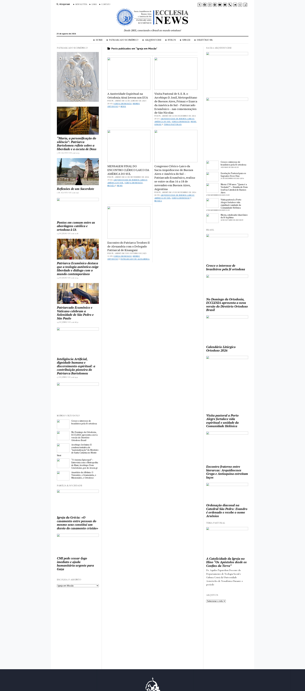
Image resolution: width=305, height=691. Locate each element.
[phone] (230, 5)
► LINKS (93, 4)
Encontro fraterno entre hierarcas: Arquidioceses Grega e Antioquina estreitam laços (227, 472)
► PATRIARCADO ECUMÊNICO (122, 40)
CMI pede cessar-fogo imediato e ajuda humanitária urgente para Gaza (75, 564)
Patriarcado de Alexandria (135, 259)
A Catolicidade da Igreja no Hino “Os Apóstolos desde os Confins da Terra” (226, 562)
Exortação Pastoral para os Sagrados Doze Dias (233, 174)
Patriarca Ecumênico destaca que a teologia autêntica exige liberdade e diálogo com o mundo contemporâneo (77, 268)
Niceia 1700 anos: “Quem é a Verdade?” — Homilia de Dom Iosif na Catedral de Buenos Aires (234, 188)
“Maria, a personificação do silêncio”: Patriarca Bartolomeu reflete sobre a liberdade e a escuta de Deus (76, 144)
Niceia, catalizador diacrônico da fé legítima (234, 216)
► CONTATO (104, 4)
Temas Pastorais (173, 124)
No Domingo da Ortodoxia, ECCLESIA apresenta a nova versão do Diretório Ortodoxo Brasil (84, 436)
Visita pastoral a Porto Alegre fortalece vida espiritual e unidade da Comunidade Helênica (231, 203)
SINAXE (158, 124)
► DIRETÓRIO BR (203, 40)
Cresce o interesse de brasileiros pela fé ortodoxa (84, 422)
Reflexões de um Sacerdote (75, 189)
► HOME (97, 40)
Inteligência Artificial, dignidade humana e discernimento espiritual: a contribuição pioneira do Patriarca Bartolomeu (76, 366)
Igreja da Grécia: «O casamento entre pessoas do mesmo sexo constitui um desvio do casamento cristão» (77, 523)
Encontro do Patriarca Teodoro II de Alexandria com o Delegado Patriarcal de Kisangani (128, 246)
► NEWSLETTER (80, 4)
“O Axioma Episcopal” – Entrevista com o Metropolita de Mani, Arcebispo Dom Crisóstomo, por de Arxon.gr (84, 463)
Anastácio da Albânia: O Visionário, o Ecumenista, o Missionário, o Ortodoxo (83, 475)
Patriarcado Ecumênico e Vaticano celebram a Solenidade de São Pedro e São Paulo (75, 313)
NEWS (123, 106)
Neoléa (111, 185)
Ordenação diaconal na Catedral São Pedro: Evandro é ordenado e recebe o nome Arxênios (226, 510)
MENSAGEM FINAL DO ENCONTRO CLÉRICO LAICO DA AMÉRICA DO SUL (128, 170)
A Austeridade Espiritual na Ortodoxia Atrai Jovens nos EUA (127, 95)
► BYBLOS (170, 40)
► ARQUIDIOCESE (151, 40)
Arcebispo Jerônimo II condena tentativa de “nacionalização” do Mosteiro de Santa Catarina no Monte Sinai (77, 450)
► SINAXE (185, 40)
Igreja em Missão (123, 103)
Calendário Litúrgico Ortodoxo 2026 (221, 348)
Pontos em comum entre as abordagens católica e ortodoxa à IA (76, 226)
